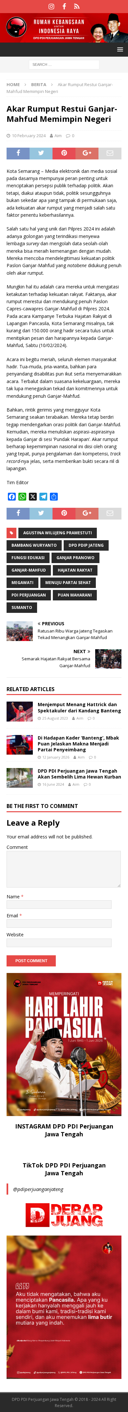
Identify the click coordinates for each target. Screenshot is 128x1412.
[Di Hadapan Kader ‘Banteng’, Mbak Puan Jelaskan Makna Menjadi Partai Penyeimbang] (20, 745)
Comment (17, 847)
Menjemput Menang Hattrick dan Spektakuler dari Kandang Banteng (79, 707)
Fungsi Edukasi (28, 557)
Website (15, 934)
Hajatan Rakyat (75, 570)
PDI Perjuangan (28, 595)
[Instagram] (51, 6)
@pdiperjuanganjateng (38, 1189)
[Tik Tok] (77, 6)
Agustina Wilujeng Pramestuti (57, 533)
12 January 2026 (55, 757)
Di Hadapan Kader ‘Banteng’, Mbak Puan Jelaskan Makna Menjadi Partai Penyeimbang (78, 744)
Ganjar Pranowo (75, 557)
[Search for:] (64, 64)
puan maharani (75, 595)
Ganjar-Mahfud (28, 570)
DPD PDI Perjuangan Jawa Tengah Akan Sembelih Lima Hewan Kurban (79, 774)
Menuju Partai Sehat (68, 582)
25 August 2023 (55, 718)
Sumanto (21, 607)
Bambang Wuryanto (34, 545)
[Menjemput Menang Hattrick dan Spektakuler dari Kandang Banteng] (20, 711)
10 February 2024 (29, 135)
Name (14, 896)
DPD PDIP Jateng (86, 545)
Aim (58, 135)
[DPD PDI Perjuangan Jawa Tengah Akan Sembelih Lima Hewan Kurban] (20, 778)
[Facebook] (64, 6)
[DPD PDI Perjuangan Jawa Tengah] (64, 39)
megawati (22, 582)
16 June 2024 (53, 784)
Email (13, 915)
